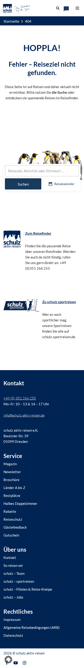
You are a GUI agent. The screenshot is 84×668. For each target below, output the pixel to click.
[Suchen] (58, 8)
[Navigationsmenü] (77, 8)
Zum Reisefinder (38, 233)
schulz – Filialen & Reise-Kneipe (28, 589)
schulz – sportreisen (19, 581)
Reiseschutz (13, 519)
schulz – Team (14, 573)
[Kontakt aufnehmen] (66, 8)
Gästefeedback (15, 527)
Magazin (10, 464)
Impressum (12, 619)
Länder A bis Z (14, 488)
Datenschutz (13, 635)
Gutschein (11, 535)
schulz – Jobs (13, 597)
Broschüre (11, 480)
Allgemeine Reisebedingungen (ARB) (32, 627)
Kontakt (10, 557)
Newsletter (12, 472)
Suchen (23, 184)
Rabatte (10, 511)
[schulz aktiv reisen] (17, 8)
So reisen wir (13, 565)
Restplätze (12, 495)
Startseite (11, 21)
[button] (8, 659)
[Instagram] (24, 663)
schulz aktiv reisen (30, 653)
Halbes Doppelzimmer (20, 503)
